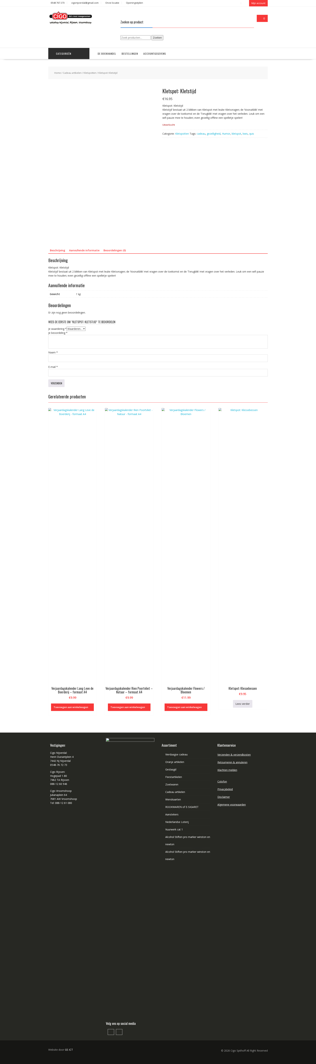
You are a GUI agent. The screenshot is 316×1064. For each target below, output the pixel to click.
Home (57, 72)
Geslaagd (170, 769)
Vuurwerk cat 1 (174, 829)
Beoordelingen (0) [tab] (115, 250)
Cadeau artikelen (72, 72)
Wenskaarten (173, 799)
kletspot (236, 133)
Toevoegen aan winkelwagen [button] (71, 707)
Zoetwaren (171, 784)
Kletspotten (90, 72)
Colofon (222, 781)
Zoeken (157, 37)
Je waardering (57, 329)
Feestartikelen (173, 777)
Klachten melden (227, 770)
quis (251, 133)
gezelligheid (214, 133)
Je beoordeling (57, 333)
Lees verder (243, 703)
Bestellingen (130, 53)
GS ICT (69, 1049)
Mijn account (258, 3)
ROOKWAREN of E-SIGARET (182, 807)
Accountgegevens (154, 53)
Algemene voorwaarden (231, 804)
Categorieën (63, 53)
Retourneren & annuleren (232, 762)
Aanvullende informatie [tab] (84, 250)
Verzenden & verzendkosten (234, 754)
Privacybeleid (225, 789)
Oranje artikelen (174, 762)
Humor (226, 133)
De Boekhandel (107, 53)
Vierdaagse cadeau (176, 754)
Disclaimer (223, 797)
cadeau (201, 133)
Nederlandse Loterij (177, 822)
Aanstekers (171, 814)
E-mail (53, 367)
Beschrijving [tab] (57, 250)
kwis (245, 133)
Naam (53, 352)
